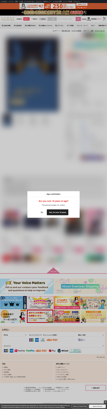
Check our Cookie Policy (80, 406)
